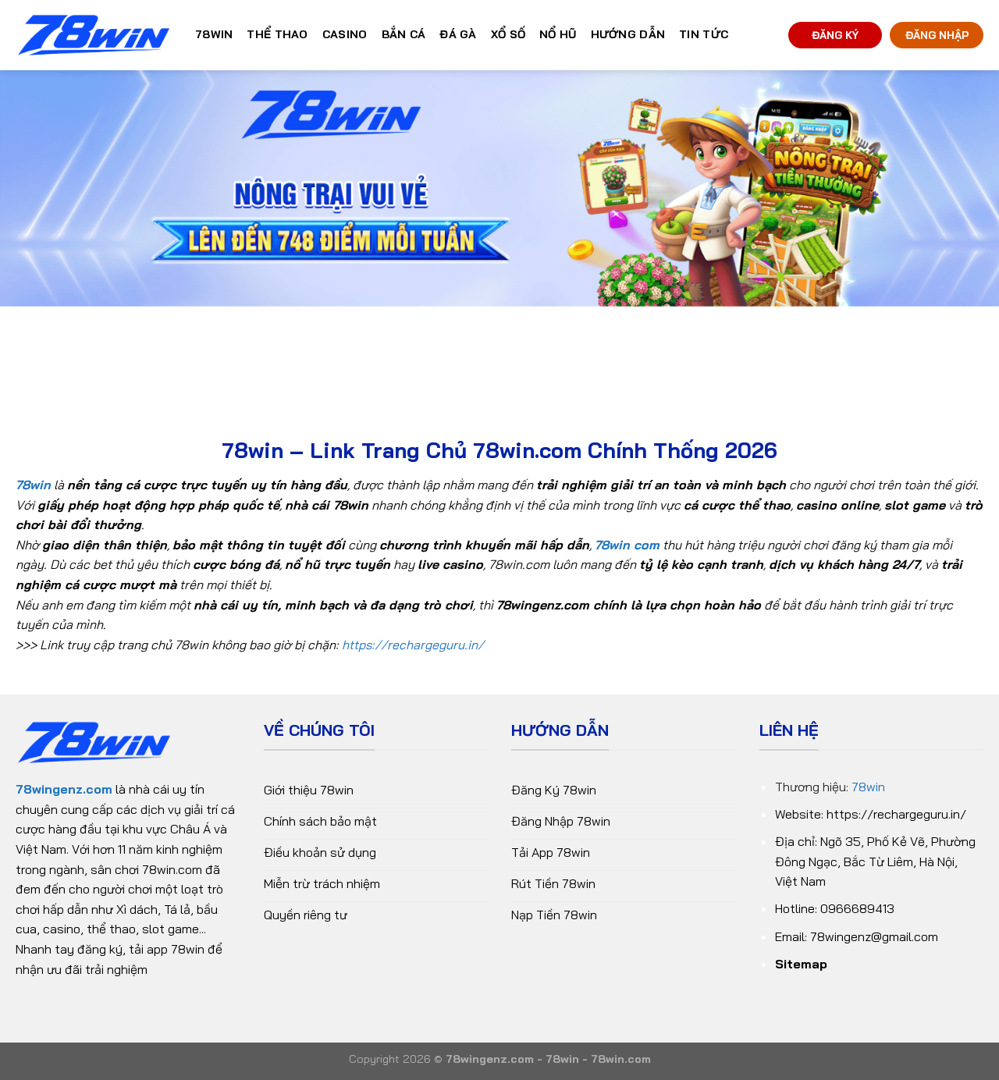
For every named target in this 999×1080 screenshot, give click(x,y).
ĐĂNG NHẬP (937, 34)
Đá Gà (457, 34)
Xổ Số (508, 34)
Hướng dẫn (628, 34)
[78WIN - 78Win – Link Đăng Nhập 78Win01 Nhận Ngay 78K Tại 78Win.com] (94, 35)
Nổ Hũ (557, 34)
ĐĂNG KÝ (835, 34)
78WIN (214, 34)
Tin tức (703, 34)
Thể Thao (277, 34)
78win (868, 786)
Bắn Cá (404, 34)
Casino (345, 34)
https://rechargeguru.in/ (413, 644)
